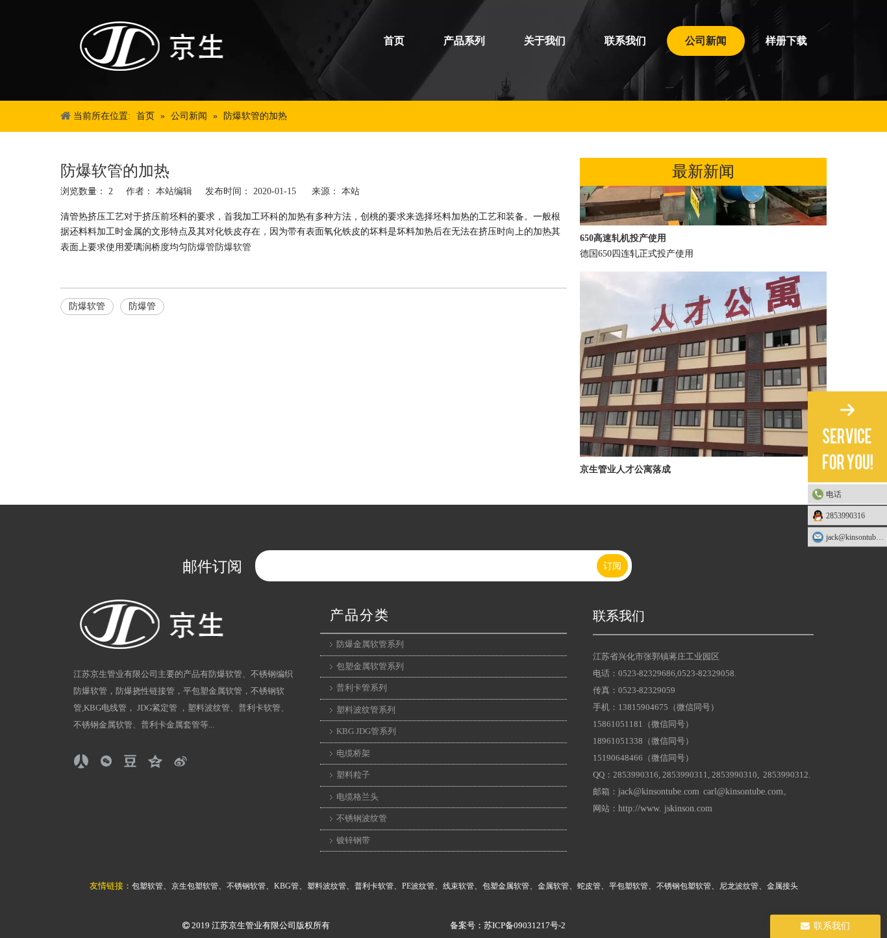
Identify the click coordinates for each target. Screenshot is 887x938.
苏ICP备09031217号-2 (525, 925)
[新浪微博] (179, 761)
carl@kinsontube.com (743, 791)
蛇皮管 (589, 886)
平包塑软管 (628, 886)
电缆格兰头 (357, 797)
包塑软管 (147, 886)
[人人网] (81, 761)
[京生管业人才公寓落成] (703, 448)
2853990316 (845, 515)
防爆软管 (233, 247)
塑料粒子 (353, 775)
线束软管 (458, 886)
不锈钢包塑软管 (683, 886)
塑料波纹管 (326, 886)
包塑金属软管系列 (370, 666)
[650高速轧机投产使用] (703, 217)
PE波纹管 (418, 886)
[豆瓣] (130, 761)
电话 (834, 494)
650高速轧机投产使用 (623, 232)
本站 (351, 191)
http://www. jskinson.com (665, 808)
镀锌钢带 (353, 840)
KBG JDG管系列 (366, 731)
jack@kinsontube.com (658, 791)
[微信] (105, 761)
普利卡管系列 (361, 687)
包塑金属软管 (505, 886)
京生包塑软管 (194, 886)
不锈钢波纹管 (361, 818)
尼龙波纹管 (738, 886)
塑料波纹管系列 (365, 710)
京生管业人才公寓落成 (625, 463)
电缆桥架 (353, 753)
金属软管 (553, 886)
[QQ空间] (155, 761)
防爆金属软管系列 (370, 644)
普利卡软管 (374, 886)
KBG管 (286, 886)
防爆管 (201, 247)
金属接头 (782, 886)
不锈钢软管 (246, 886)
